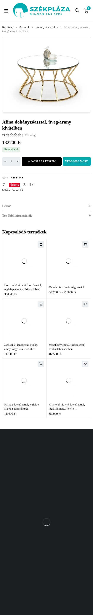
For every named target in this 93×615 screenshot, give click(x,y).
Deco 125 (17, 190)
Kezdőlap (7, 27)
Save (16, 184)
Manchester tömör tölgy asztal (66, 287)
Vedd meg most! (76, 161)
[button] (41, 244)
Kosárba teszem (43, 161)
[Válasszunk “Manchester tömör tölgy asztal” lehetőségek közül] (85, 244)
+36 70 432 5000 (60, 536)
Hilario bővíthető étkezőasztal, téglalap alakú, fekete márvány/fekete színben (67, 409)
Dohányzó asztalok (46, 27)
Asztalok (24, 27)
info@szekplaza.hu (61, 545)
